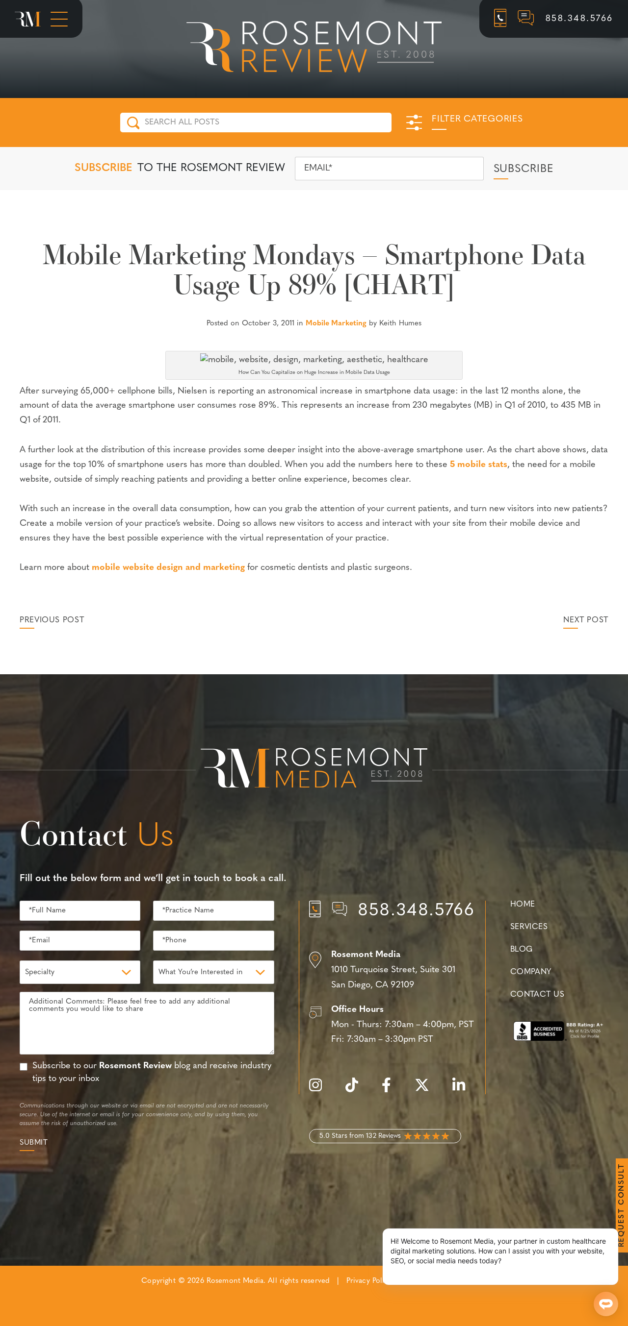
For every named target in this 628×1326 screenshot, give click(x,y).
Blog (521, 950)
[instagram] (320, 1090)
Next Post (585, 620)
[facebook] (391, 1090)
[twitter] (427, 1090)
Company (530, 972)
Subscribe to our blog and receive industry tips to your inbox (151, 1072)
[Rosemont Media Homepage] (28, 19)
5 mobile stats (478, 465)
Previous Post (52, 620)
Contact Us (537, 995)
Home (522, 905)
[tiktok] (356, 1090)
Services (529, 927)
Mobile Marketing (336, 323)
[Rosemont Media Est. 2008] (314, 770)
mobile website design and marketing (168, 568)
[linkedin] (463, 1090)
